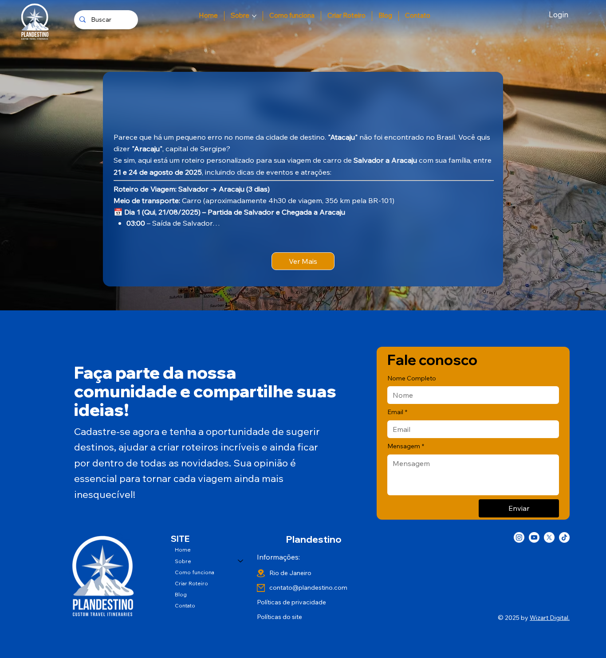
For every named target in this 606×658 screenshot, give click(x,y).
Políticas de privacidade (291, 602)
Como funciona (194, 572)
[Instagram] (519, 537)
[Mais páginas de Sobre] (254, 16)
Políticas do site (279, 617)
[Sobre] (241, 561)
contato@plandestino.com (308, 587)
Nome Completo (411, 378)
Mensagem (405, 446)
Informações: (278, 556)
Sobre (183, 561)
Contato (185, 605)
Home (183, 549)
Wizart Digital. (550, 618)
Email (397, 412)
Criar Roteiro (191, 583)
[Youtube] (534, 537)
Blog (181, 594)
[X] (549, 537)
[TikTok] (564, 537)
